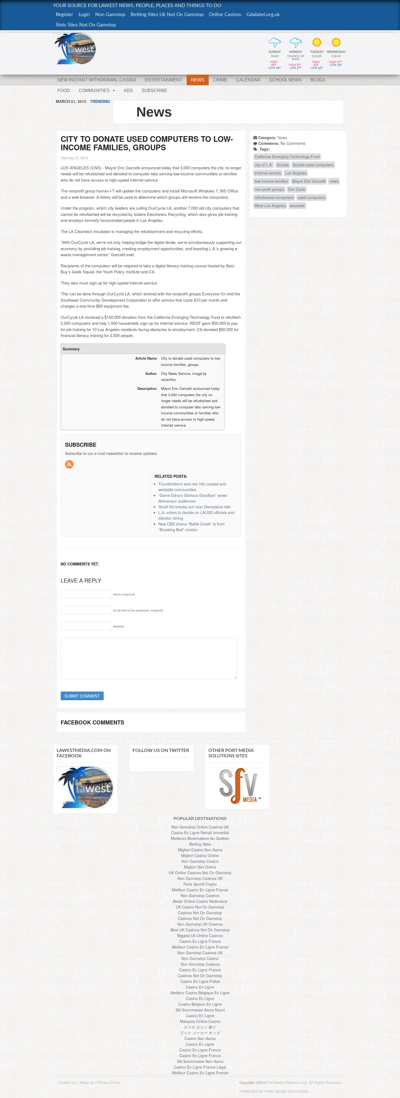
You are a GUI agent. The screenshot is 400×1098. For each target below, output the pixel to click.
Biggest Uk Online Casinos (200, 935)
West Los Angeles (270, 205)
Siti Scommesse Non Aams (200, 1061)
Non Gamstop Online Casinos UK (200, 827)
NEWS (197, 80)
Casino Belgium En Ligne (200, 1004)
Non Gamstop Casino (200, 861)
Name (124, 594)
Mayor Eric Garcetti (308, 181)
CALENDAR (248, 80)
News (282, 137)
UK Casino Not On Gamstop (200, 907)
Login (84, 14)
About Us (86, 1082)
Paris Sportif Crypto (200, 884)
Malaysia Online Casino (200, 1021)
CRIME (220, 80)
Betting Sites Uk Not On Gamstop (167, 14)
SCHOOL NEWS (285, 80)
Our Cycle (296, 189)
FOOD (63, 90)
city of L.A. (264, 164)
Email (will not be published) (138, 610)
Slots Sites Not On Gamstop (86, 25)
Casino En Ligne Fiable (200, 981)
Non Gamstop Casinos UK (200, 878)
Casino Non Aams (200, 1038)
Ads (128, 90)
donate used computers (313, 164)
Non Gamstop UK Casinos (200, 924)
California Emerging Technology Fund (287, 156)
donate (283, 164)
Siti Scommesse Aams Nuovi (200, 1010)
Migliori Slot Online (200, 867)
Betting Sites (200, 844)
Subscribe (154, 90)
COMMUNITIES (94, 90)
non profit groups (269, 189)
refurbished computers (274, 197)
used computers (311, 197)
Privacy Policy (108, 1082)
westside (297, 205)
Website (118, 626)
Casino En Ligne (200, 987)
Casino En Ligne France (200, 941)
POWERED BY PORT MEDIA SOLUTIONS (273, 1091)
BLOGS (317, 80)
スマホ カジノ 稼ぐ (200, 1027)
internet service (268, 173)
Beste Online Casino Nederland (200, 901)
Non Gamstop (110, 14)
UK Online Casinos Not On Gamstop (200, 872)
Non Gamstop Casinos (200, 895)
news (334, 181)
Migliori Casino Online (200, 855)
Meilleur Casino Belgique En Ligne (200, 992)
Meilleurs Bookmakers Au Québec (200, 838)
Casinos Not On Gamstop (200, 912)
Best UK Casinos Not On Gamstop (200, 929)
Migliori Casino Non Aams (200, 849)
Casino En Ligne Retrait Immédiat (200, 832)
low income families (271, 181)
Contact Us (67, 1082)
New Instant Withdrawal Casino (96, 80)
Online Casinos (225, 14)
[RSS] (69, 464)
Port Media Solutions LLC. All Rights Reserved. (304, 1082)
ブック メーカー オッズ (200, 1032)
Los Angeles (295, 173)
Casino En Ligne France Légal (200, 1067)
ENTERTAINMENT (163, 80)
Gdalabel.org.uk (263, 14)
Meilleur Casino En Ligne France (200, 889)
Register (64, 14)
